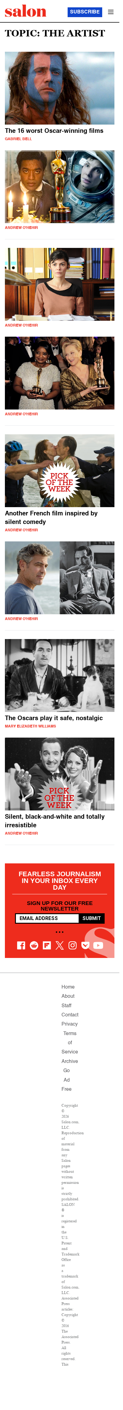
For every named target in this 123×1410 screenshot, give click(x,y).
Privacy (70, 1024)
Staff (66, 1006)
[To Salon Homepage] (26, 11)
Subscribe (85, 12)
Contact (70, 1015)
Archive (70, 1061)
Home (68, 987)
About (68, 996)
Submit (91, 918)
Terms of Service (70, 1043)
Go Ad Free (67, 1080)
